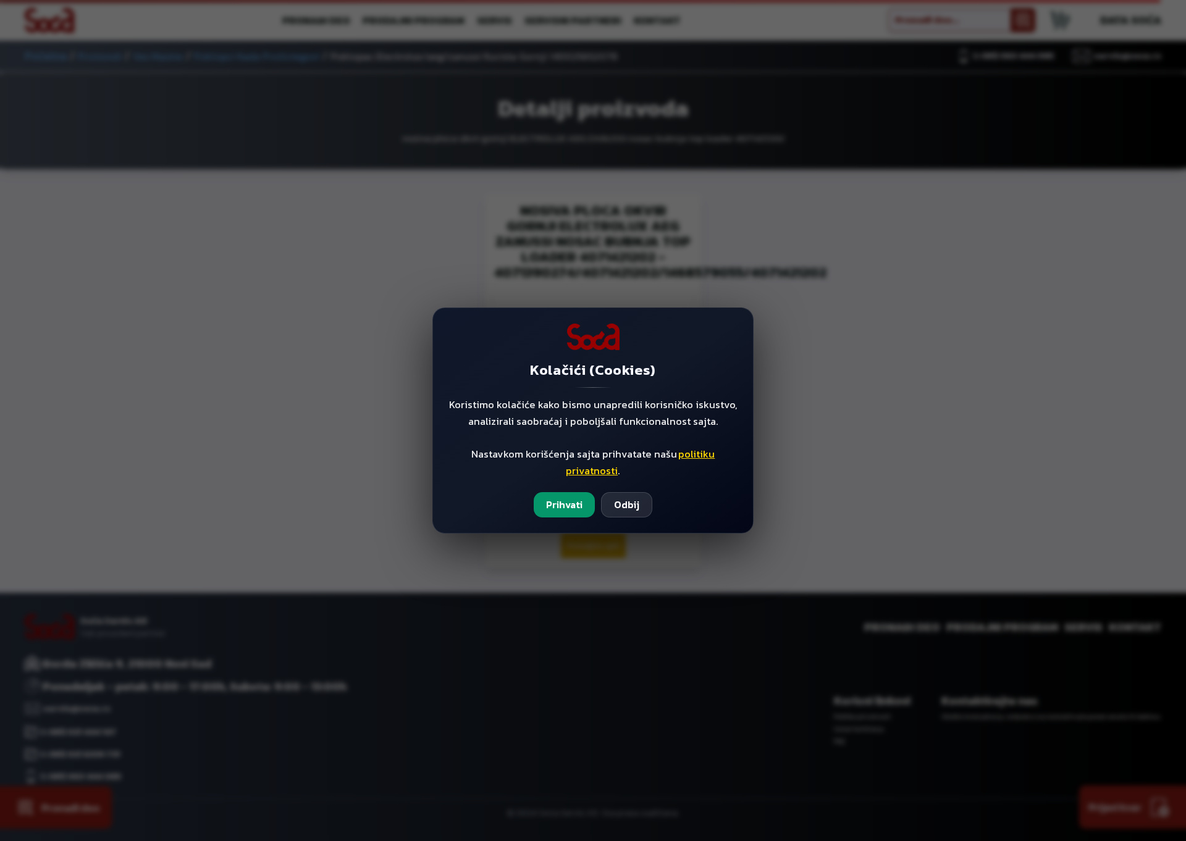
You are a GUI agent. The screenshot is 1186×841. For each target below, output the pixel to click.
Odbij (626, 504)
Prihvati (564, 504)
